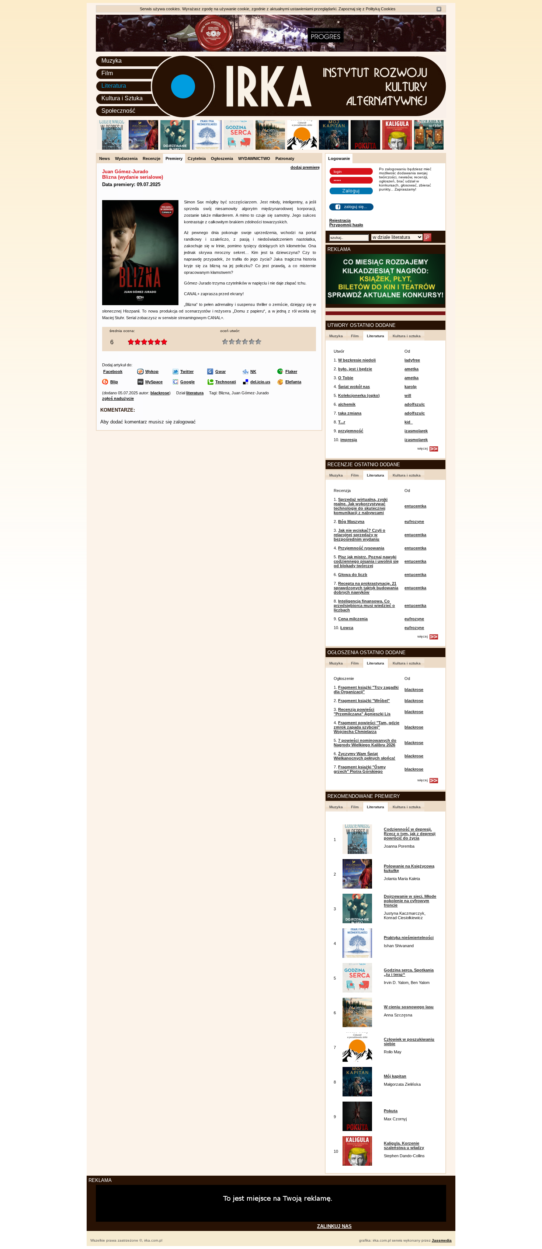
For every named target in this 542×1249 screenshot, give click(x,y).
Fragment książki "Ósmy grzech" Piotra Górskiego (360, 769)
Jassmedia (442, 1240)
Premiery (174, 158)
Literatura (113, 86)
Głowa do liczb (352, 574)
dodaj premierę (305, 167)
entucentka (415, 506)
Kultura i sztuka (407, 336)
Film (107, 73)
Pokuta (390, 1111)
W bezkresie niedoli (357, 360)
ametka (411, 369)
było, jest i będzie (355, 369)
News (104, 158)
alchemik (346, 404)
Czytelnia (197, 158)
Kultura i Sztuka (122, 98)
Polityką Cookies (381, 9)
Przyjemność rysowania (361, 548)
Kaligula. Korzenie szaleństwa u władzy (404, 1145)
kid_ (408, 422)
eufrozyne (414, 521)
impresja (348, 439)
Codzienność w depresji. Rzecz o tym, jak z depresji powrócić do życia (409, 833)
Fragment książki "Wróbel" (364, 700)
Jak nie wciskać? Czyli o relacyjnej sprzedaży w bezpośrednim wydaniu (359, 534)
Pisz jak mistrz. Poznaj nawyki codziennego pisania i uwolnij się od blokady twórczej (366, 561)
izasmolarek (416, 431)
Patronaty (284, 158)
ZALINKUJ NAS (334, 1226)
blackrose (159, 393)
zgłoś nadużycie (118, 398)
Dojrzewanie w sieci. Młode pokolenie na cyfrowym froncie (410, 900)
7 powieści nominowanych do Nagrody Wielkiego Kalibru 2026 (365, 742)
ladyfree (412, 360)
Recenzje (151, 158)
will (407, 395)
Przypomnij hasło (346, 225)
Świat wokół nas (354, 386)
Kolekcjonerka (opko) (359, 395)
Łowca (346, 627)
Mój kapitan (395, 1076)
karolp (410, 386)
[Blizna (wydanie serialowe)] (140, 303)
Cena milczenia (353, 619)
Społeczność (118, 111)
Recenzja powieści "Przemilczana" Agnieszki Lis (362, 711)
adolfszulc (414, 404)
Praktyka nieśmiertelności (409, 937)
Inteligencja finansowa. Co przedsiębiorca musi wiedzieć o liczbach (364, 605)
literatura (195, 393)
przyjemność (350, 431)
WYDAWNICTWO (254, 158)
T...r (341, 422)
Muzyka (111, 60)
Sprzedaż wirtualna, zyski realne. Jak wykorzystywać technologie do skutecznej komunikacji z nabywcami (361, 506)
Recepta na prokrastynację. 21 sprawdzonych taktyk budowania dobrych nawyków (366, 587)
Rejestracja (340, 220)
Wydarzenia (126, 158)
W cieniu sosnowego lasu (409, 1007)
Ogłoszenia (222, 158)
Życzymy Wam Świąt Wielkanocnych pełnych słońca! (364, 755)
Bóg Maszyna (351, 521)
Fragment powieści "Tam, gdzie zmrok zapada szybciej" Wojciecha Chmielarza (366, 727)
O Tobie (345, 378)
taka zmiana (349, 413)
